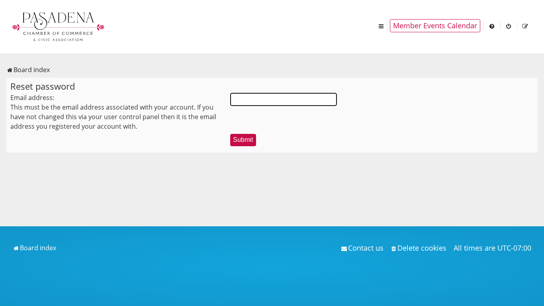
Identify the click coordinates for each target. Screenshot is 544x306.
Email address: (32, 97)
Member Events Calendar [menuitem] (435, 25)
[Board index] (59, 25)
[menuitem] (492, 25)
